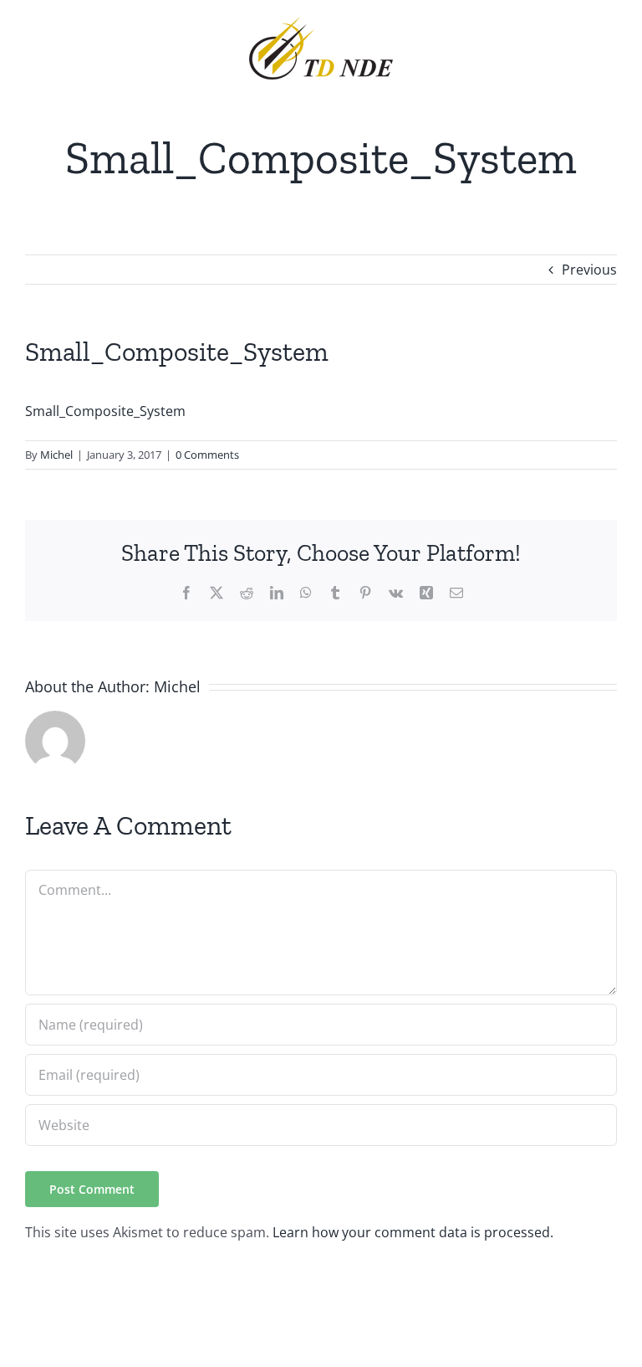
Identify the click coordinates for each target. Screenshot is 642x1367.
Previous (589, 269)
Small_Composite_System (105, 411)
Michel (56, 454)
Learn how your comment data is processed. (413, 1232)
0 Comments (207, 454)
